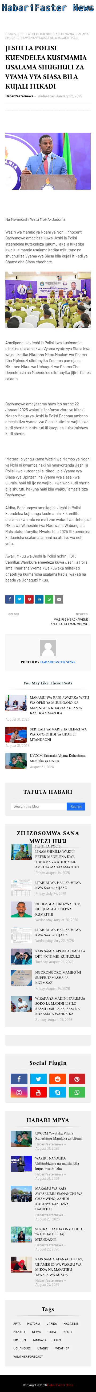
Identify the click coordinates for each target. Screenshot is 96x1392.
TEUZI (56, 1340)
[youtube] (38, 1092)
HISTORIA (33, 1323)
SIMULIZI (19, 1340)
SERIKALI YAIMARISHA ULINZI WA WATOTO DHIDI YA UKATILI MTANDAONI (58, 734)
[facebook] (19, 1079)
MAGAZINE (70, 1323)
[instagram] (19, 1092)
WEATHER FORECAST (28, 1356)
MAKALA (19, 1331)
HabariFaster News (60, 1385)
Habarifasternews (19, 96)
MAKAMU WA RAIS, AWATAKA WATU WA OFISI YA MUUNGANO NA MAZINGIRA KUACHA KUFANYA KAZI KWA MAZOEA (59, 705)
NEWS (36, 1331)
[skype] (57, 1092)
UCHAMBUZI (22, 1348)
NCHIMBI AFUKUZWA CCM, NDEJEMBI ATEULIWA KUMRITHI (58, 909)
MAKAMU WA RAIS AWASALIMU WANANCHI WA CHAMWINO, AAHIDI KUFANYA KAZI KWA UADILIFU (58, 1198)
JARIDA (52, 1323)
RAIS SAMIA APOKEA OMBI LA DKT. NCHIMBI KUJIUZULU (60, 953)
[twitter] (38, 1079)
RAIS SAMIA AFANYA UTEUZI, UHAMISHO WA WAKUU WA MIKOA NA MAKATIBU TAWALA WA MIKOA (59, 1267)
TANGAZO (39, 1340)
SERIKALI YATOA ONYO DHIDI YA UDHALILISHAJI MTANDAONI (60, 1234)
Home (9, 34)
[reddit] (57, 1079)
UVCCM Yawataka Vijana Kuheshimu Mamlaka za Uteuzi (58, 758)
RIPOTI (67, 1331)
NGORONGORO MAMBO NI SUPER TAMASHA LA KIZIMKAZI (58, 977)
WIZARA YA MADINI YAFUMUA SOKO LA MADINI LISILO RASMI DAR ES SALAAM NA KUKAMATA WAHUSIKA (60, 1006)
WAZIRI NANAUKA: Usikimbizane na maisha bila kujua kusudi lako (57, 1163)
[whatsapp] (77, 1092)
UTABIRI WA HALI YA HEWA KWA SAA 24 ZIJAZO (58, 885)
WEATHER (62, 1348)
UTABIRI (43, 1348)
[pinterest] (77, 1079)
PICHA (51, 1331)
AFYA (17, 1323)
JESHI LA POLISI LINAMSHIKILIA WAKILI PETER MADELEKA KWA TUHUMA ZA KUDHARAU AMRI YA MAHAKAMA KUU (57, 856)
